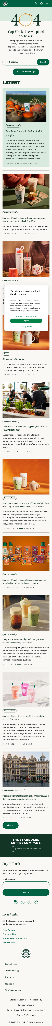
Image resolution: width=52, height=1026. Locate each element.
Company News (10, 934)
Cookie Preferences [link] (26, 1015)
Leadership (8, 942)
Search (43, 62)
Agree (26, 321)
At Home (8, 983)
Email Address (9, 879)
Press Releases (9, 930)
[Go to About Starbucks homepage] (5, 3)
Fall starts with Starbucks (13, 359)
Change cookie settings (26, 316)
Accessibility (36, 1000)
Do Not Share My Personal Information (25, 1010)
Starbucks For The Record (15, 938)
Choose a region (14, 990)
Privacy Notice (26, 327)
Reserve (8, 977)
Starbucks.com (11, 964)
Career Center (10, 970)
